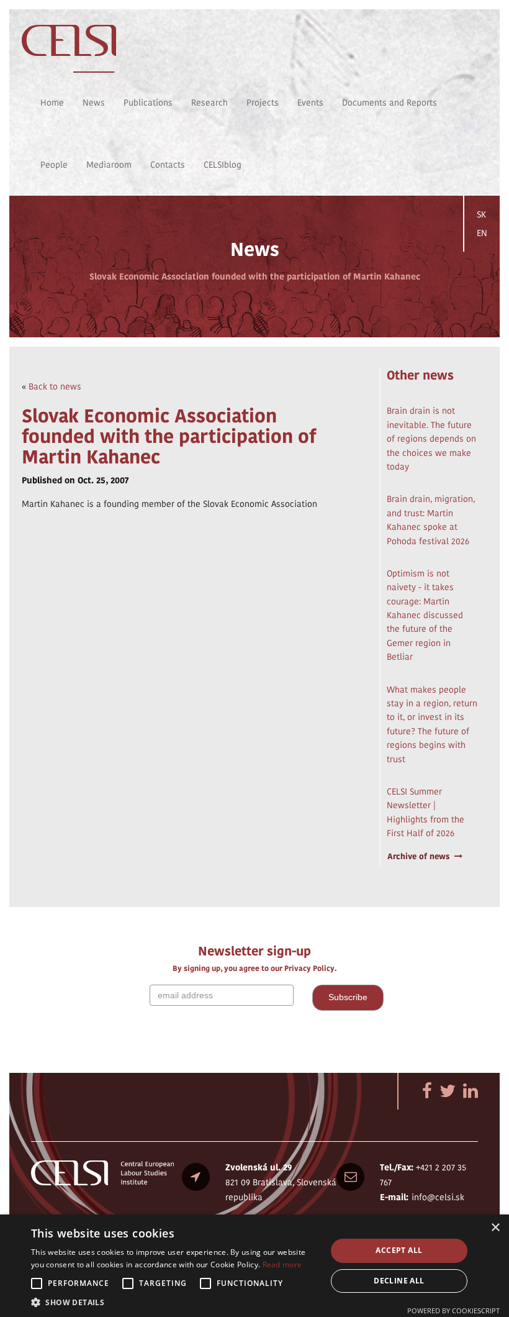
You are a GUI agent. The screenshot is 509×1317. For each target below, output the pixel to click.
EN (482, 233)
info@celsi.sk (438, 1197)
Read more (282, 1264)
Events (310, 102)
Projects (262, 102)
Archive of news (418, 856)
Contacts (167, 164)
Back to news (55, 386)
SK (481, 214)
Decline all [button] (399, 1280)
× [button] (495, 1228)
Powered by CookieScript (453, 1310)
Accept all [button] (399, 1250)
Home (52, 102)
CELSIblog (222, 164)
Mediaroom (109, 164)
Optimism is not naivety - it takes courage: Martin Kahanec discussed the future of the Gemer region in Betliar (425, 615)
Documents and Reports (389, 102)
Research (209, 102)
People (54, 164)
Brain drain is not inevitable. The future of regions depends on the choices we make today (431, 438)
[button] (174, 1302)
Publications (148, 102)
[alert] (254, 1265)
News (94, 102)
